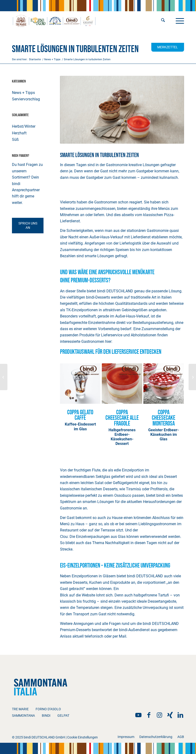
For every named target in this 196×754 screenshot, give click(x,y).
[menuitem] (163, 20)
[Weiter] (177, 399)
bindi (46, 715)
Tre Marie (20, 709)
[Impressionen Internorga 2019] (3, 377)
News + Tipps (23, 92)
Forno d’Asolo (48, 709)
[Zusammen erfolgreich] (192, 377)
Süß (15, 139)
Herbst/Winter (23, 126)
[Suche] (163, 20)
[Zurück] (67, 399)
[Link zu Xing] (170, 715)
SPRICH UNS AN (27, 225)
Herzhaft (19, 133)
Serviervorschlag (26, 99)
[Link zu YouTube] (138, 715)
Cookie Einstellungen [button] (82, 737)
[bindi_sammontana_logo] (54, 20)
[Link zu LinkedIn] (180, 715)
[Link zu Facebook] (148, 715)
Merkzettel (167, 47)
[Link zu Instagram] (159, 715)
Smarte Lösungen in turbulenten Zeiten (75, 49)
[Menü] (178, 20)
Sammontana (23, 715)
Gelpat (63, 715)
